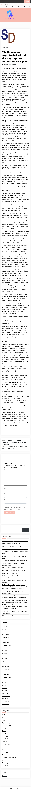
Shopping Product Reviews (9, 757)
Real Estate (5, 752)
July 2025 (4, 650)
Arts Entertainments (7, 715)
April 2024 (4, 690)
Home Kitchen (5, 739)
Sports (3, 760)
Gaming (4, 733)
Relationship (5, 755)
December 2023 (6, 701)
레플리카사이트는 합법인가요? (10, 573)
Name (6, 488)
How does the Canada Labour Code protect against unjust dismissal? (15, 564)
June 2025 (4, 653)
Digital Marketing (6, 725)
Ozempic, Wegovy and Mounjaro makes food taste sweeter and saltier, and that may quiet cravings (15, 596)
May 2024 (4, 688)
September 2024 (6, 677)
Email (6, 494)
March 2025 (5, 661)
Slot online (4, 776)
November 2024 (6, 672)
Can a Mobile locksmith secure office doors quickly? (15, 560)
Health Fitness (5, 736)
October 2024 (5, 674)
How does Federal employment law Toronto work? (15, 541)
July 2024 (4, 682)
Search (4, 527)
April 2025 (4, 658)
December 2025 (6, 637)
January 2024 (5, 698)
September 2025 (6, 645)
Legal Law (4, 741)
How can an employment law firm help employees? (15, 549)
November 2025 (6, 640)
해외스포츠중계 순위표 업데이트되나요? (12, 567)
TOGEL (4, 774)
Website (6, 499)
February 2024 (6, 696)
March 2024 (5, 693)
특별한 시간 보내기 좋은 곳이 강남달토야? (13, 546)
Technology (5, 763)
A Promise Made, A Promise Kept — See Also (13, 615)
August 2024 (5, 680)
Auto (3, 717)
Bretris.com (17, 789)
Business (5, 47)
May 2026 (4, 626)
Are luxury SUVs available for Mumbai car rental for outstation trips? (15, 581)
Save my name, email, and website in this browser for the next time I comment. (15, 508)
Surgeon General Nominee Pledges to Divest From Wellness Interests (15, 612)
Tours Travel (5, 765)
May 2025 (4, 656)
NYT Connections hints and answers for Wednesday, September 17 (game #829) (15, 607)
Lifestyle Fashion (6, 744)
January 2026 (5, 634)
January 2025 (5, 666)
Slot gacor (4, 772)
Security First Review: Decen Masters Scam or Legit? (14, 557)
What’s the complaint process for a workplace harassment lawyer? (13, 576)
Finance (4, 731)
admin (14, 64)
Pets (3, 749)
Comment (7, 469)
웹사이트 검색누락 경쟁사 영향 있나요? (12, 543)
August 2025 (5, 648)
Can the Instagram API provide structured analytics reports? (15, 552)
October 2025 (5, 642)
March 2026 (5, 632)
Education (4, 728)
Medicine (4, 747)
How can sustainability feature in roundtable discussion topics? (13, 592)
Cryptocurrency (6, 723)
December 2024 (6, 669)
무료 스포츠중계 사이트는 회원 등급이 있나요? (14, 570)
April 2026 (4, 629)
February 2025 (6, 664)
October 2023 (5, 704)
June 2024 (4, 685)
